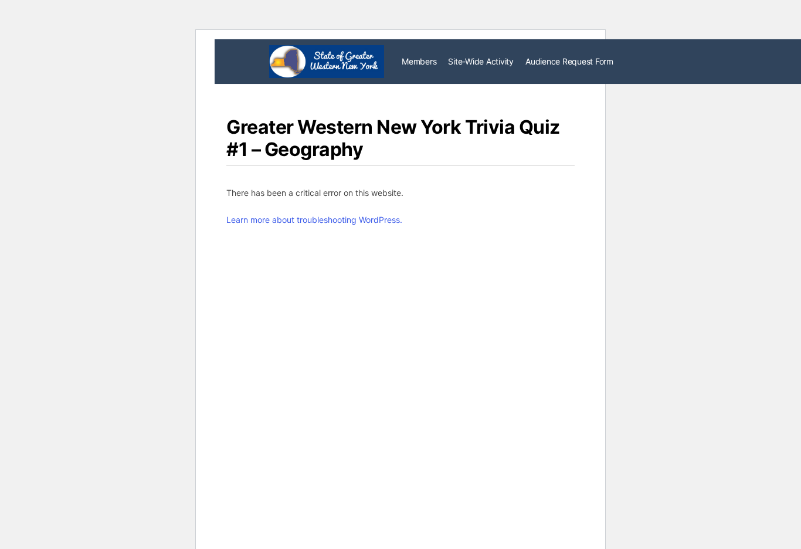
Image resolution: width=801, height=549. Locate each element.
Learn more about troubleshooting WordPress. (314, 220)
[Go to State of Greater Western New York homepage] (326, 60)
